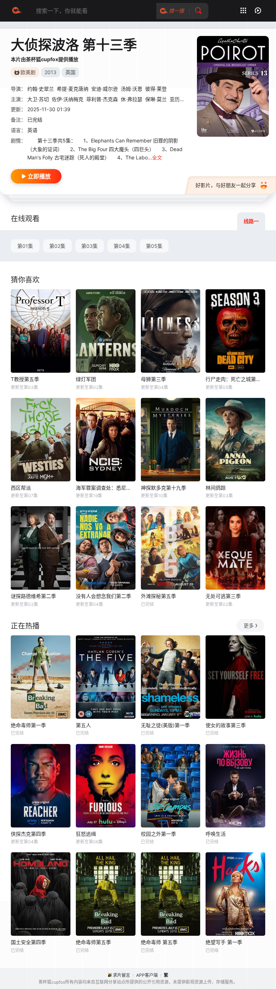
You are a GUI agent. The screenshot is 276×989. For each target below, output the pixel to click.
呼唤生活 (216, 834)
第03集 (89, 246)
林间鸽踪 (216, 488)
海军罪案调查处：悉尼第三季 (105, 488)
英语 (32, 130)
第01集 (25, 246)
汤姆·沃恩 (131, 89)
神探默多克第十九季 (163, 488)
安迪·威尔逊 (104, 89)
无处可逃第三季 (223, 596)
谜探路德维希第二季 (33, 596)
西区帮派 (21, 488)
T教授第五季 (25, 379)
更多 (249, 625)
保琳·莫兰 (156, 99)
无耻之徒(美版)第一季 (165, 725)
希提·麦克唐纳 (72, 89)
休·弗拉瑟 (131, 99)
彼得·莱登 (156, 89)
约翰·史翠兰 (40, 89)
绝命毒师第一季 (28, 725)
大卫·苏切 (38, 99)
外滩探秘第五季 (158, 596)
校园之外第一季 (158, 834)
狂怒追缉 (86, 834)
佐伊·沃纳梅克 (67, 99)
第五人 (83, 725)
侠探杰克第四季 (28, 834)
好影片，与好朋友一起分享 (226, 185)
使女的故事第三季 (226, 725)
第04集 (122, 246)
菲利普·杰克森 (102, 99)
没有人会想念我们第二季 (103, 596)
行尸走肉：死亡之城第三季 (235, 379)
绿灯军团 (86, 379)
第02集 (57, 246)
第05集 (154, 246)
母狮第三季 (153, 379)
